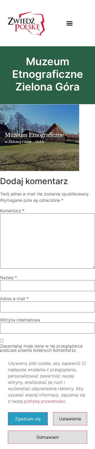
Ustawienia (70, 418)
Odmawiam (47, 437)
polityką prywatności (44, 401)
